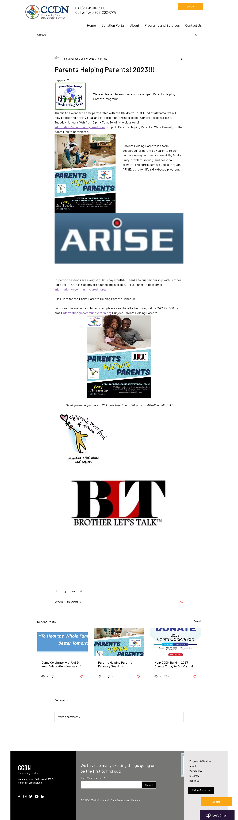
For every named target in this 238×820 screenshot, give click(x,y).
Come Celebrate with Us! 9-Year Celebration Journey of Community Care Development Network (61, 664)
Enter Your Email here (92, 778)
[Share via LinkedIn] (73, 591)
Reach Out (194, 780)
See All (197, 621)
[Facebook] (19, 796)
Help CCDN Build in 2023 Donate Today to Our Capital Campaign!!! (174, 664)
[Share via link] (81, 591)
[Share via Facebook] (56, 591)
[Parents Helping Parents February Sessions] (119, 642)
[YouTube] (37, 796)
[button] (196, 34)
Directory (194, 775)
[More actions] (181, 58)
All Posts (41, 34)
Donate (216, 801)
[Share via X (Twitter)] (64, 591)
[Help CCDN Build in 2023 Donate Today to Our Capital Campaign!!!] (175, 642)
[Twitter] (31, 796)
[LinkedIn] (43, 796)
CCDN (24, 767)
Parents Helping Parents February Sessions (115, 664)
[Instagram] (25, 796)
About (192, 766)
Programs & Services (200, 761)
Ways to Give (195, 770)
